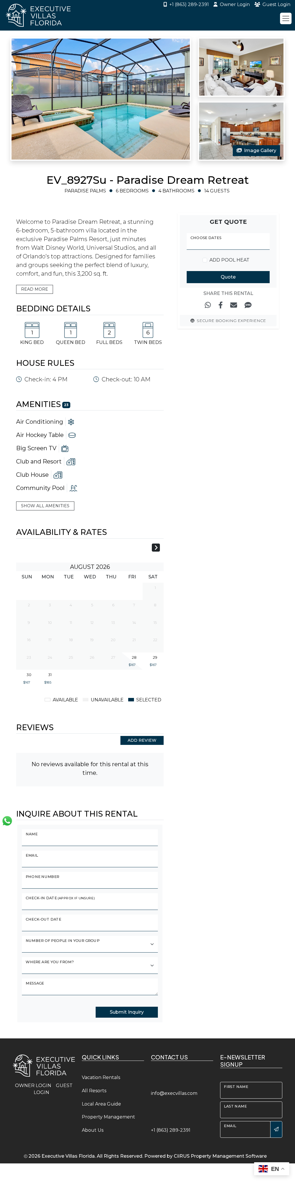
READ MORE (34, 289)
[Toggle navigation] (286, 18)
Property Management (108, 1117)
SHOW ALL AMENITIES (45, 505)
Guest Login (276, 4)
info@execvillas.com (174, 1093)
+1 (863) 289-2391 (189, 4)
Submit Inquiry (127, 1012)
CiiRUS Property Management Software (220, 1156)
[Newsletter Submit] (276, 1129)
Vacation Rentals (101, 1077)
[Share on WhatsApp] (208, 305)
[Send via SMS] (248, 305)
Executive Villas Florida (68, 1156)
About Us (92, 1130)
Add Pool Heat (229, 260)
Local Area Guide (101, 1104)
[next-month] (156, 548)
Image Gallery (260, 150)
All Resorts (94, 1090)
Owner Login (235, 4)
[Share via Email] (233, 305)
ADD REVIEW (142, 740)
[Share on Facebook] (220, 305)
